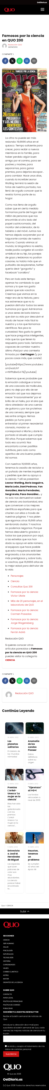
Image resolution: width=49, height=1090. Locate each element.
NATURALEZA (8, 954)
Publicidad (8, 1008)
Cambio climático (10, 972)
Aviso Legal (8, 998)
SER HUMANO (8, 943)
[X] (12, 61)
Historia (6, 961)
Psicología (8, 950)
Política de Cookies (11, 1005)
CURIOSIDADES (9, 965)
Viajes (5, 968)
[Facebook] (5, 61)
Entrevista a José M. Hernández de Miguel (14, 855)
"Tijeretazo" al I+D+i (34, 789)
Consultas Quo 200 (22, 586)
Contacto (7, 994)
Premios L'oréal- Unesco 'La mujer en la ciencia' (14, 793)
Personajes (17, 575)
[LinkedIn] (27, 61)
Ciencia (15, 581)
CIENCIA (6, 940)
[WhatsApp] (19, 61)
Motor (6, 979)
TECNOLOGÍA (8, 958)
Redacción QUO (15, 44)
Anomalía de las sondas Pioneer (33, 746)
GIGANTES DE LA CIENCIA (13, 982)
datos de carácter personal (18, 1049)
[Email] (34, 61)
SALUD (5, 947)
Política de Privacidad (13, 1001)
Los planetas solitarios (13, 744)
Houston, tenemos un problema (33, 855)
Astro (5, 975)
